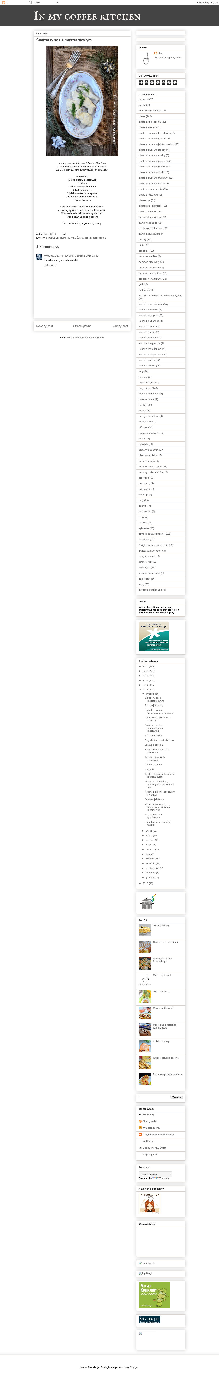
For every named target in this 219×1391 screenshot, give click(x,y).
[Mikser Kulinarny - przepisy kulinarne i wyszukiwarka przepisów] (154, 1307)
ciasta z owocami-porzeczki (154, 161)
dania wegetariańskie (150, 228)
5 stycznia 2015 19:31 (86, 255)
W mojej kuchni (151, 1127)
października (153, 868)
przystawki (144, 489)
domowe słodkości (149, 267)
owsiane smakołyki (149, 433)
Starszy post (120, 326)
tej (92, 223)
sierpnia (150, 858)
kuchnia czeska (147, 326)
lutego (149, 830)
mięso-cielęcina (147, 382)
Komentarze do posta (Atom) (89, 337)
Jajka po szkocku (154, 744)
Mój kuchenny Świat (154, 1147)
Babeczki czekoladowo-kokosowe (157, 719)
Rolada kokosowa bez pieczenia (157, 751)
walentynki (144, 567)
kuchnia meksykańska (151, 354)
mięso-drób (145, 388)
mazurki (143, 376)
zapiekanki (144, 578)
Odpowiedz (50, 265)
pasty (142, 438)
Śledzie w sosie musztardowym (154, 699)
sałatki (142, 505)
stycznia (150, 693)
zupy (141, 584)
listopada (151, 872)
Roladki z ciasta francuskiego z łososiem (159, 711)
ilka (160, 53)
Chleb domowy (161, 1041)
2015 (146, 689)
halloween (144, 289)
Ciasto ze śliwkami (163, 1008)
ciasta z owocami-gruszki (152, 138)
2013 (146, 680)
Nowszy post (44, 326)
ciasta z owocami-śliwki (151, 172)
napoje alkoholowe (149, 416)
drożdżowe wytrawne (150, 278)
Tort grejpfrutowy (154, 705)
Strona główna (82, 326)
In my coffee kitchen (87, 16)
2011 (146, 671)
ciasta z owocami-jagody (152, 149)
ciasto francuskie (148, 211)
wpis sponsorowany (149, 573)
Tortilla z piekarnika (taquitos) (155, 758)
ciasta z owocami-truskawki (153, 177)
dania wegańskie (148, 222)
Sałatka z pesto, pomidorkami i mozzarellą (154, 728)
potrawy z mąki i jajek (150, 466)
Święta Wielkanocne (150, 550)
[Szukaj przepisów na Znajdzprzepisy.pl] (145, 1273)
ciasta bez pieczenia (150, 121)
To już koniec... (161, 991)
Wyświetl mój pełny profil (167, 57)
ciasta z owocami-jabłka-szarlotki (156, 144)
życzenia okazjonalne (150, 589)
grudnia (150, 877)
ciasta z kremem (148, 127)
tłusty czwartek (147, 556)
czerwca (150, 849)
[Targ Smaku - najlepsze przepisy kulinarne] (147, 1346)
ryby (73, 237)
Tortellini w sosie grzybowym (154, 816)
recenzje (143, 494)
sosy (141, 517)
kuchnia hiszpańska (149, 343)
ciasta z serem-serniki (151, 189)
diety (141, 245)
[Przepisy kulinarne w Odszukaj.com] (149, 1322)
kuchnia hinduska (148, 337)
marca (149, 835)
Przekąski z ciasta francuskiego (162, 960)
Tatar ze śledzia (153, 735)
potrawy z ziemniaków (151, 472)
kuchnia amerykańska (151, 304)
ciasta (142, 116)
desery (142, 239)
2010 (146, 666)
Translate (164, 1178)
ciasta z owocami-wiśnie (152, 183)
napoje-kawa (146, 421)
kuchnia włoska (147, 365)
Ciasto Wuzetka (153, 764)
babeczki (144, 99)
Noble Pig (148, 1114)
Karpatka (150, 769)
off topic (143, 427)
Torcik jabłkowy (161, 925)
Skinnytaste (149, 1121)
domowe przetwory (149, 261)
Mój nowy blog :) (162, 975)
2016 (146, 883)
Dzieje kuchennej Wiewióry (158, 1134)
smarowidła (145, 511)
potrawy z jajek (147, 461)
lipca (148, 854)
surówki (143, 522)
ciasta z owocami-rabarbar (153, 166)
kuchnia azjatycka (148, 315)
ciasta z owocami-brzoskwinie (155, 133)
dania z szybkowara (149, 233)
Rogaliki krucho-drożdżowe (159, 740)
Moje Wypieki (150, 1154)
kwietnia (150, 840)
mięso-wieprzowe (148, 393)
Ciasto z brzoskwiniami (165, 942)
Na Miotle (148, 1141)
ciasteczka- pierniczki (150, 205)
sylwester (144, 528)
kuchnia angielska (148, 309)
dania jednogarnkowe (150, 217)
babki (142, 105)
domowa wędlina (148, 256)
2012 (146, 675)
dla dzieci (144, 250)
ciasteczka (144, 200)
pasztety (143, 444)
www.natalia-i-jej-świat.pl (59, 255)
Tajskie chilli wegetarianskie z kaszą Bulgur (160, 775)
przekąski (144, 477)
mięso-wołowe (146, 399)
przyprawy (144, 483)
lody (141, 371)
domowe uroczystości (57, 237)
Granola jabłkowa (154, 799)
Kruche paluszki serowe (166, 1057)
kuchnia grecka (147, 332)
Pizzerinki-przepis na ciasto (168, 1074)
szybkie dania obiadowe (152, 533)
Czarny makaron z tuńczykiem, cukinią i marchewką (157, 807)
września (151, 863)
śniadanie (144, 539)
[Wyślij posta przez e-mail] (63, 234)
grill (141, 284)
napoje (142, 410)
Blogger (134, 1367)
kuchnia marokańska (150, 348)
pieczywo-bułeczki (148, 449)
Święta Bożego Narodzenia (91, 237)
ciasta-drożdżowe (148, 194)
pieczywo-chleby (148, 455)
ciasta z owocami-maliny (152, 155)
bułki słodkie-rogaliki (150, 110)
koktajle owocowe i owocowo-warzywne (160, 295)
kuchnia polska (147, 360)
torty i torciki (145, 561)
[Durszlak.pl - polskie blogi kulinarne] (146, 1263)
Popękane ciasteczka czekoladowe (164, 1026)
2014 (146, 685)
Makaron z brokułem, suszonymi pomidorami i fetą (159, 784)
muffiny (143, 405)
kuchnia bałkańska (149, 320)
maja (149, 844)
